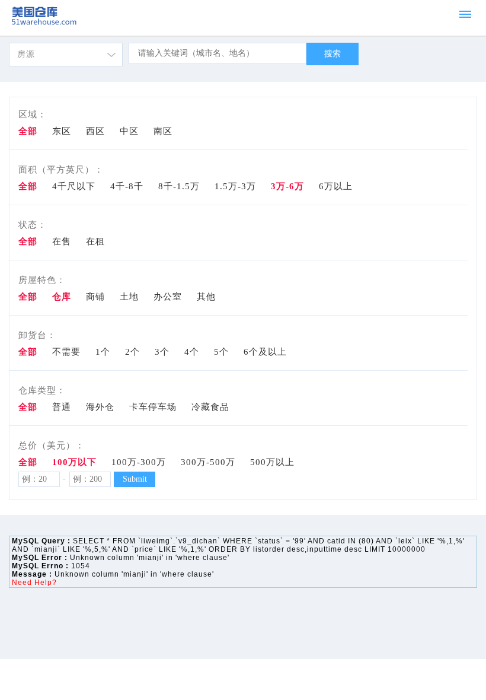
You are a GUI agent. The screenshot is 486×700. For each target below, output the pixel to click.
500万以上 (272, 462)
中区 (129, 131)
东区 (61, 131)
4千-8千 (126, 186)
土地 (129, 296)
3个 (162, 352)
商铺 (95, 296)
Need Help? (34, 582)
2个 (132, 352)
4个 (191, 352)
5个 (221, 352)
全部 (27, 186)
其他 (206, 296)
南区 (163, 131)
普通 (61, 407)
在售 (61, 241)
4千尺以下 (73, 186)
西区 (95, 131)
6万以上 (336, 186)
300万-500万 (208, 462)
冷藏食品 (210, 407)
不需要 (66, 352)
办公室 (168, 296)
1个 (102, 352)
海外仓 (100, 407)
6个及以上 (265, 352)
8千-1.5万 (179, 186)
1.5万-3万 (235, 186)
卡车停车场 (153, 407)
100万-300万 (138, 462)
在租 (95, 241)
